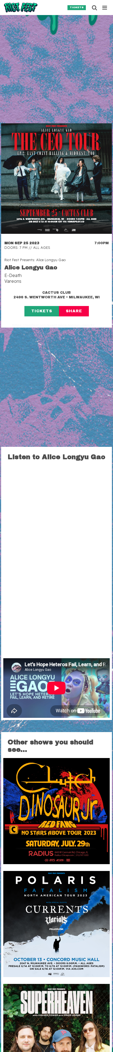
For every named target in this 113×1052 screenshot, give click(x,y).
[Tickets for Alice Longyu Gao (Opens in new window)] (56, 178)
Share (74, 311)
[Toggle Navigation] (104, 7)
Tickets (77, 7)
